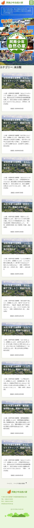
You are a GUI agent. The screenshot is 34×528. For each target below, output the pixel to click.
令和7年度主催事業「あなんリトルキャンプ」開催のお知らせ (16, 448)
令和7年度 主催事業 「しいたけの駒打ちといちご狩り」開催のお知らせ (16, 246)
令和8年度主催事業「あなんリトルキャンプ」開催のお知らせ (16, 81)
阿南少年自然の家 (14, 2)
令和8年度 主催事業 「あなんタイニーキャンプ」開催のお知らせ (16, 165)
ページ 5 (16, 483)
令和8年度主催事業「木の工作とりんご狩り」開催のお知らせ (16, 123)
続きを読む (6, 146)
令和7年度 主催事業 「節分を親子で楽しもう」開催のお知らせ (16, 288)
